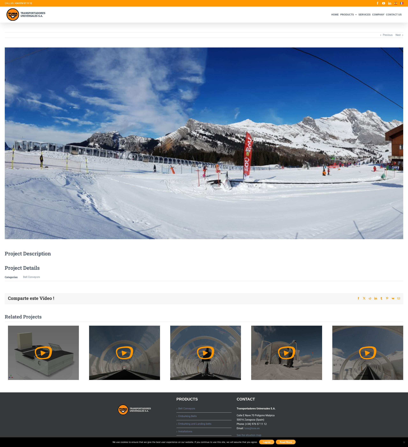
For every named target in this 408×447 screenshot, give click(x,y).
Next (398, 34)
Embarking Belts (187, 416)
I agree (266, 442)
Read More (286, 442)
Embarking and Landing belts (194, 423)
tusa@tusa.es (252, 428)
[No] (404, 442)
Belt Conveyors (31, 277)
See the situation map (249, 435)
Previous (388, 34)
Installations (185, 431)
